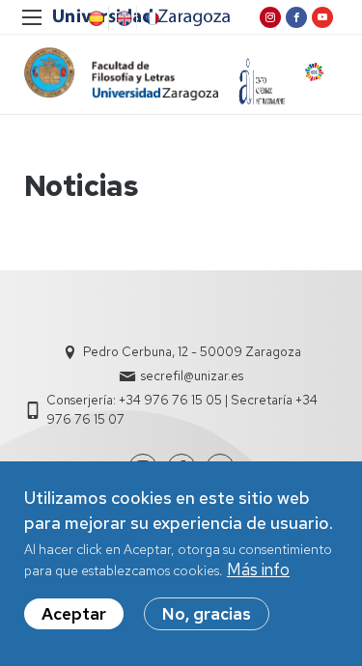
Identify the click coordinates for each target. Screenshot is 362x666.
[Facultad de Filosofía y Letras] (121, 73)
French (150, 18)
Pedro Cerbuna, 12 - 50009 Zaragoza (192, 352)
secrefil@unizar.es (192, 376)
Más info (258, 569)
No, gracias (206, 613)
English (122, 18)
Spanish (94, 18)
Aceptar (74, 613)
